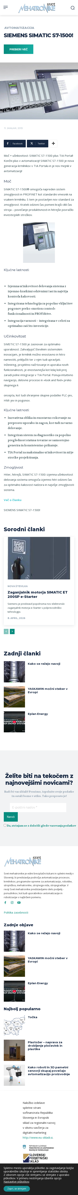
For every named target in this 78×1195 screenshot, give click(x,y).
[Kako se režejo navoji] (14, 671)
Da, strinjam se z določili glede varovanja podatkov (41, 825)
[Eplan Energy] (14, 722)
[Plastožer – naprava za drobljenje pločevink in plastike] (14, 1050)
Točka (32, 1017)
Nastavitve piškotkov (16, 1181)
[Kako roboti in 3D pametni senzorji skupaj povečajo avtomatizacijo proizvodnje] (14, 1075)
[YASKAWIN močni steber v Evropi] (14, 696)
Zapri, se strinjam (16, 1188)
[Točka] (14, 1025)
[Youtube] (18, 902)
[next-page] (12, 631)
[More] (53, 143)
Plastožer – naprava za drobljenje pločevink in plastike (45, 1045)
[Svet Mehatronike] (37, 7)
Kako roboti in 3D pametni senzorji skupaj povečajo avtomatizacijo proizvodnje (49, 1070)
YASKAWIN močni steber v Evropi (48, 690)
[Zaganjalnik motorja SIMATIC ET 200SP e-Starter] (39, 558)
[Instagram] (12, 902)
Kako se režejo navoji (44, 663)
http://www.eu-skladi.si (38, 1137)
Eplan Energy (38, 714)
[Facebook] (5, 902)
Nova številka (18, 586)
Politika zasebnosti (16, 912)
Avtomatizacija (19, 27)
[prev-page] (6, 631)
